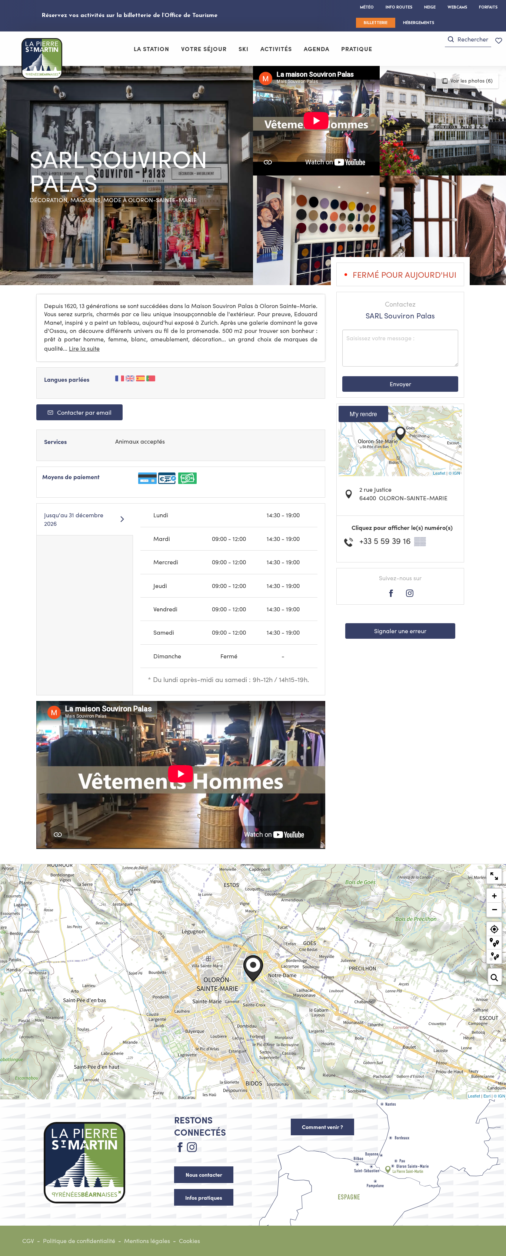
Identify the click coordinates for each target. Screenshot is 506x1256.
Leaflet (439, 473)
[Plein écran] (494, 876)
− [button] (494, 909)
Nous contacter (204, 1174)
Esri (486, 1096)
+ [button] (494, 896)
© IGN (454, 473)
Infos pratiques (203, 1197)
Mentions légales (147, 1241)
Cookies (189, 1241)
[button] (468, 39)
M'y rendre (363, 414)
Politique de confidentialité (79, 1241)
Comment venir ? (322, 1126)
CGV (28, 1241)
